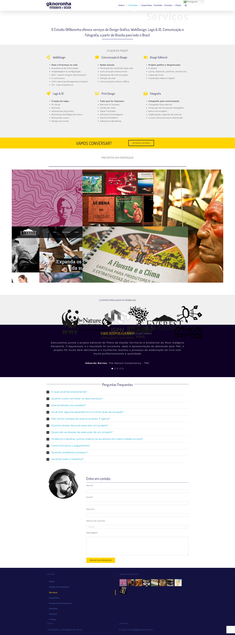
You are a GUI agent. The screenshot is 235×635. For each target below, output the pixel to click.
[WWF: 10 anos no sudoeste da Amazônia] (123, 594)
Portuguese (192, 2)
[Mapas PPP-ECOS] (178, 586)
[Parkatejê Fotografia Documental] (138, 586)
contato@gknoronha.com (140, 633)
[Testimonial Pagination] (112, 372)
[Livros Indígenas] (135, 212)
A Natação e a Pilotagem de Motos (65, 633)
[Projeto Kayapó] (170, 586)
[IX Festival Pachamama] (64, 212)
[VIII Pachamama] (162, 586)
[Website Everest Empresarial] (64, 268)
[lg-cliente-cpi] (188, 322)
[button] (186, 5)
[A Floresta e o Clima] (135, 268)
